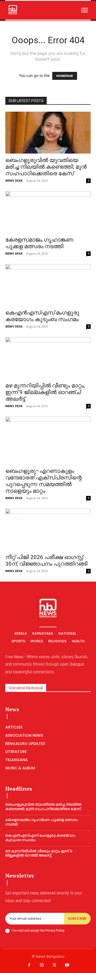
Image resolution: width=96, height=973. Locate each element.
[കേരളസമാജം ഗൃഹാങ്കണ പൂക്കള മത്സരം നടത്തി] (48, 212)
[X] (54, 965)
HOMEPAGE (64, 76)
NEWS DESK (13, 180)
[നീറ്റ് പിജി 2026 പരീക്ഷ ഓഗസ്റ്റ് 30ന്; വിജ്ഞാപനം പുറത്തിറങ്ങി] (48, 530)
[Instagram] (42, 965)
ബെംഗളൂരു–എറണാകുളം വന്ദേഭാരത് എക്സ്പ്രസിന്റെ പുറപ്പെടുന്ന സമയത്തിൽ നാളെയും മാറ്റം (43, 481)
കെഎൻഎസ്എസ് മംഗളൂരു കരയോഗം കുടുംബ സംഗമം (42, 315)
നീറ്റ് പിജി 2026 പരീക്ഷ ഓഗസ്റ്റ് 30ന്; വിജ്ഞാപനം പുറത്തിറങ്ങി (46, 560)
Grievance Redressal (26, 688)
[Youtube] (67, 965)
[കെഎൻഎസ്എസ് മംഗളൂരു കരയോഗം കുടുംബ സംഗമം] (48, 285)
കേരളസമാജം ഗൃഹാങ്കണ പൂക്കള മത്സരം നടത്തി (39, 243)
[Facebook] (29, 965)
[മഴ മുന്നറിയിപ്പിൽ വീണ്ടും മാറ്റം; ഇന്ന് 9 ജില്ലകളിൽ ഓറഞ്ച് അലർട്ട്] (48, 358)
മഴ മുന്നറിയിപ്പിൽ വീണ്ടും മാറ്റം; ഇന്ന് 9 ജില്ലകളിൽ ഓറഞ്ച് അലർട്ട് (45, 392)
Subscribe (77, 918)
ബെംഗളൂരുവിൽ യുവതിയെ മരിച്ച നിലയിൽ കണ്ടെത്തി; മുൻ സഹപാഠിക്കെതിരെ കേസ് (46, 167)
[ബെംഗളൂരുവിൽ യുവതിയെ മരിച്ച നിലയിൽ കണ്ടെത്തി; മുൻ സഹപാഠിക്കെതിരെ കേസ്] (48, 133)
